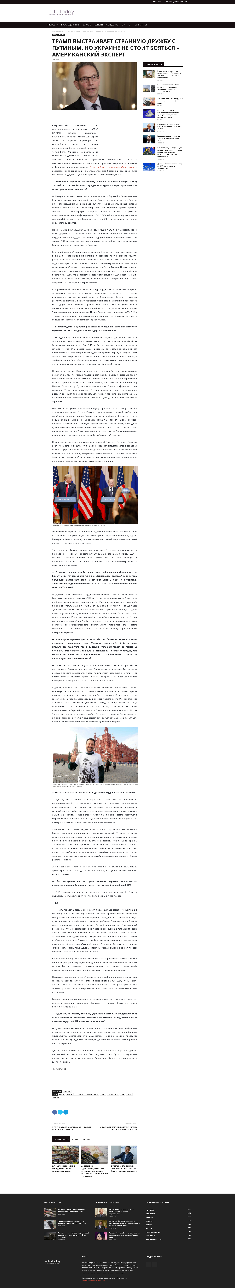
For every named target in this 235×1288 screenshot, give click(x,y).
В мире (126, 24)
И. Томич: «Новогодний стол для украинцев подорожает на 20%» (63, 1168)
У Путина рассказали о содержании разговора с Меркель (71, 1128)
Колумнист (140, 24)
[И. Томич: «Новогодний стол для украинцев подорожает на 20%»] (65, 1155)
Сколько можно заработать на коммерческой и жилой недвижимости (121, 1211)
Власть (87, 24)
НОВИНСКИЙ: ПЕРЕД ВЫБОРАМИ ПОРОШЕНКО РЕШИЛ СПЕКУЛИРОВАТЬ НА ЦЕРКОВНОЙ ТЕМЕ (124, 1223)
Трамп (129, 1094)
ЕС (76, 1094)
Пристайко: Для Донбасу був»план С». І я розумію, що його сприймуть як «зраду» (124, 1168)
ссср (116, 1094)
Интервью (52, 24)
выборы (69, 1094)
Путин (103, 1094)
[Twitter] (155, 1264)
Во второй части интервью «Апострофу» (112, 167)
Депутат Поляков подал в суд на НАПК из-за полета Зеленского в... (169, 166)
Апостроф (67, 1091)
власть (61, 1094)
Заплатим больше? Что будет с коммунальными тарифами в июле (170, 101)
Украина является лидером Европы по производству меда (118, 1128)
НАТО (96, 1094)
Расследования (70, 24)
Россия (110, 1094)
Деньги (99, 24)
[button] (188, 25)
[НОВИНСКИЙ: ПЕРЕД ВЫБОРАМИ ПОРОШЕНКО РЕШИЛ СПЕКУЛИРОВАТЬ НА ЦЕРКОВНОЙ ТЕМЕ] (101, 1224)
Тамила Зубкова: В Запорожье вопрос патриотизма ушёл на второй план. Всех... (124, 1235)
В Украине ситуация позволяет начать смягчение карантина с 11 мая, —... (169, 126)
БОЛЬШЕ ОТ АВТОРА (81, 1139)
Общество (112, 24)
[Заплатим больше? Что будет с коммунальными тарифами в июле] (149, 102)
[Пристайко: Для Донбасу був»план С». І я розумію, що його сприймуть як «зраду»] (124, 1155)
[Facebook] (148, 1264)
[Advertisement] (130, 12)
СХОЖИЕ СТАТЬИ (61, 1139)
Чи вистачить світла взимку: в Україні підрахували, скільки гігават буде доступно (73, 1235)
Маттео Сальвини (85, 1094)
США (122, 1094)
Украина (56, 1097)
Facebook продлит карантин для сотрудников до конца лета (168, 138)
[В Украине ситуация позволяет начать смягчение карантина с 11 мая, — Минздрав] (149, 127)
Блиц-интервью (58, 31)
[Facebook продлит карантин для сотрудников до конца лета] (149, 139)
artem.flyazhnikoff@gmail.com (93, 1280)
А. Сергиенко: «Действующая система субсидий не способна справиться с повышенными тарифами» (94, 1171)
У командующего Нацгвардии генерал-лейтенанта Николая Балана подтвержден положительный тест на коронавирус (169, 152)
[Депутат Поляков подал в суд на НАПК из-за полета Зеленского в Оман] (149, 167)
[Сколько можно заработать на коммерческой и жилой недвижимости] (101, 1212)
